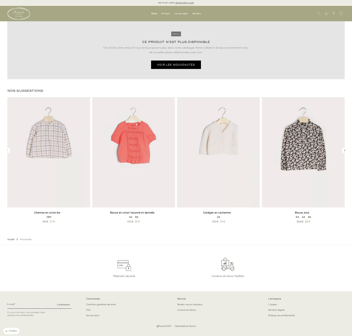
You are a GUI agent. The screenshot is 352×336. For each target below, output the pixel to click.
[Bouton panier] (341, 13)
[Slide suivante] (344, 150)
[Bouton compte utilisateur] (326, 13)
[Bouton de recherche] (319, 13)
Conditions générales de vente (101, 305)
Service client (92, 316)
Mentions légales (276, 310)
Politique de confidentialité (281, 316)
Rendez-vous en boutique (189, 305)
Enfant (166, 13)
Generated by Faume (185, 326)
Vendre (196, 13)
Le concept (181, 13)
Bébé (154, 13)
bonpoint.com (184, 3)
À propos (272, 305)
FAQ (88, 310)
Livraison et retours (186, 310)
